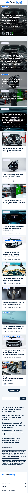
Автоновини (6, 238)
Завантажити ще (14, 390)
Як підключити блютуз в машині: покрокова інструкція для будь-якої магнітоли (13, 433)
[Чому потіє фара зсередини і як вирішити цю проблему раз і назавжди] (14, 20)
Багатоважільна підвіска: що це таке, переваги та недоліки (13, 454)
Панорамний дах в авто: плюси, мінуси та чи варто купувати (14, 457)
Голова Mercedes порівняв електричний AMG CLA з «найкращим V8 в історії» (11, 440)
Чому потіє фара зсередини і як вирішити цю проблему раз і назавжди (13, 417)
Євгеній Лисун (5, 450)
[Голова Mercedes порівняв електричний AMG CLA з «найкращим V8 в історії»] (14, 243)
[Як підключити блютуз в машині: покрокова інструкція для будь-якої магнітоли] (14, 119)
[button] (2, 2)
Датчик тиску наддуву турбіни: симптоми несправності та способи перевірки (13, 409)
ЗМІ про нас (11, 490)
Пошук (3, 396)
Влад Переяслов (6, 453)
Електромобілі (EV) (16, 238)
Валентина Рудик (6, 460)
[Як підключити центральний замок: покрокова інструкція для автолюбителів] (14, 97)
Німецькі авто (7, 240)
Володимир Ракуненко (7, 456)
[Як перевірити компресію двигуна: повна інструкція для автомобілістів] (14, 368)
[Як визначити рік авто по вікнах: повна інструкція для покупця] (14, 318)
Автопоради (5, 6)
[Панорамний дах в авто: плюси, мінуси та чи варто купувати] (14, 269)
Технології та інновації (18, 240)
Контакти (4, 490)
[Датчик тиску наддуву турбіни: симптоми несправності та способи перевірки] (14, 56)
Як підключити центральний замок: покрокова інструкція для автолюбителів (13, 425)
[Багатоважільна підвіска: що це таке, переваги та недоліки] (14, 293)
